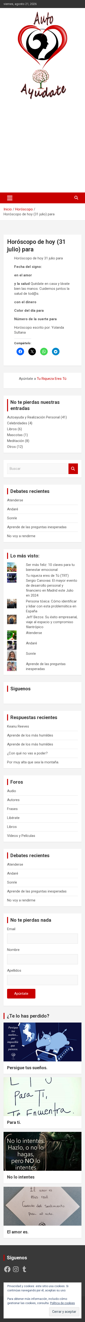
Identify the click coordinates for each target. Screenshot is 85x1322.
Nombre (13, 950)
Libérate (13, 818)
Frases (12, 809)
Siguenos (20, 689)
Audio (11, 791)
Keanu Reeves (18, 726)
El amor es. (18, 1231)
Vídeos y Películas (21, 836)
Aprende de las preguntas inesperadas (37, 527)
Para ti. (14, 1122)
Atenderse (15, 500)
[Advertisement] (42, 145)
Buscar (73, 468)
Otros (11, 447)
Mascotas (15, 435)
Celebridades (17, 423)
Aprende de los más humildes (30, 735)
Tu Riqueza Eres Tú (51, 379)
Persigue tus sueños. (27, 1067)
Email (11, 929)
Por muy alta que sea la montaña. (33, 762)
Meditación (15, 441)
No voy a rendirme (21, 536)
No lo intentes (20, 1177)
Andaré (12, 509)
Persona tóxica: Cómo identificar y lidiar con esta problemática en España (51, 606)
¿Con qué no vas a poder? (27, 753)
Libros (12, 429)
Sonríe (12, 518)
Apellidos (14, 970)
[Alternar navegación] (10, 197)
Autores (13, 800)
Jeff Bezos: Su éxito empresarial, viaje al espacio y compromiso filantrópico (51, 622)
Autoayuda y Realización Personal (33, 417)
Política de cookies (62, 1303)
